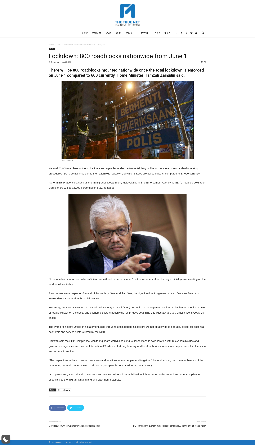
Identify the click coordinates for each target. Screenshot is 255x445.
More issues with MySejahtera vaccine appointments (74, 425)
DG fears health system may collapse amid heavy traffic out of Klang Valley (169, 425)
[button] (202, 33)
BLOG (157, 33)
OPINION (129, 33)
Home (51, 44)
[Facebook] (177, 33)
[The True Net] (127, 14)
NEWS (108, 33)
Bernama (55, 62)
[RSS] (186, 33)
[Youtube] (196, 33)
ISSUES (118, 33)
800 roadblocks (64, 390)
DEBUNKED (97, 33)
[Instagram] (181, 33)
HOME (85, 33)
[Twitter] (191, 33)
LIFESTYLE (144, 33)
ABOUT (167, 33)
